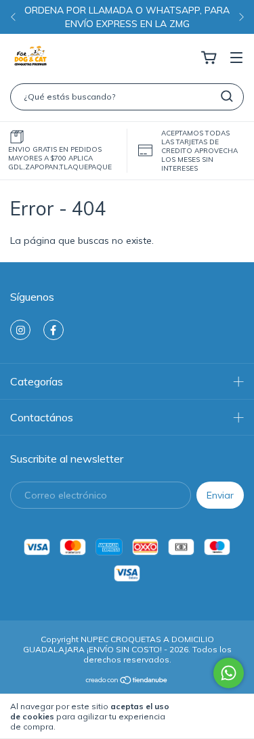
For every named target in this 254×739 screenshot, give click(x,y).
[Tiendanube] (127, 682)
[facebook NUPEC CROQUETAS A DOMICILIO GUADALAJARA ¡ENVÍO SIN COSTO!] (53, 330)
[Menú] (236, 58)
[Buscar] (227, 96)
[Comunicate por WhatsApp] (228, 673)
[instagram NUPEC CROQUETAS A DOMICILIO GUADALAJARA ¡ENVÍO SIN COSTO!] (20, 330)
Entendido (213, 716)
